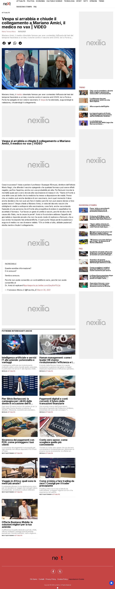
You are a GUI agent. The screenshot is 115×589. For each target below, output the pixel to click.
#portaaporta (29, 285)
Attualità (21, 1)
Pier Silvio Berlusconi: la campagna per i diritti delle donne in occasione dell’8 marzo (17, 401)
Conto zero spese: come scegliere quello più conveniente (53, 442)
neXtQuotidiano (8, 453)
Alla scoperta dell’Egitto (99, 106)
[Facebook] (52, 570)
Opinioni (93, 1)
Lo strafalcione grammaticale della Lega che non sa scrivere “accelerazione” (101, 122)
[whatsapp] (15, 45)
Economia (40, 1)
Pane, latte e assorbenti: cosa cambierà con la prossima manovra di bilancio (100, 210)
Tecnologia (69, 1)
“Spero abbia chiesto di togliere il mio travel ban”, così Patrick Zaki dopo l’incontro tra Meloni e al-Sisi (101, 225)
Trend (101, 1)
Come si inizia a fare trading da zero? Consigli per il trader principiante (56, 483)
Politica (30, 1)
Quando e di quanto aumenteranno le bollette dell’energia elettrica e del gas (100, 261)
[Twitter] (59, 570)
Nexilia (4, 371)
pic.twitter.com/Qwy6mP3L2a (47, 285)
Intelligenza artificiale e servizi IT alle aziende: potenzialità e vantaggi (19, 360)
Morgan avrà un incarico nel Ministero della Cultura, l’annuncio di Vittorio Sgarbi (101, 233)
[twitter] (9, 45)
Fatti (85, 1)
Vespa (43, 100)
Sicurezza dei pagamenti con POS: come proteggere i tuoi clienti (18, 442)
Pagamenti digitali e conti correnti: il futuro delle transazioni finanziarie (53, 401)
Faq (35, 7)
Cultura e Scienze (54, 1)
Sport (79, 1)
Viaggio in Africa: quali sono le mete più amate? (19, 482)
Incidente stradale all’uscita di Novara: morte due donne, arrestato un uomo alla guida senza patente (101, 253)
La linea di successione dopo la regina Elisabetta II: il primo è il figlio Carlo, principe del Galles (101, 277)
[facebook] (4, 45)
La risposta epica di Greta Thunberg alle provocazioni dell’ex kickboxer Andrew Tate (101, 115)
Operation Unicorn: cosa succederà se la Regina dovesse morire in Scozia (100, 285)
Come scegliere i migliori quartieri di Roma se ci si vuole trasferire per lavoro (100, 269)
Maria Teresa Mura (9, 31)
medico (20, 94)
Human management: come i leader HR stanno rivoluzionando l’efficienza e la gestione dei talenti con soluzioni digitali (56, 360)
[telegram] (20, 45)
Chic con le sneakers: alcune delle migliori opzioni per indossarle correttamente (101, 92)
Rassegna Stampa (24, 7)
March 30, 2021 (44, 290)
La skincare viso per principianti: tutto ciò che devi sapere (100, 100)
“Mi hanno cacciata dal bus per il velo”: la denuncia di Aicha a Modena (101, 241)
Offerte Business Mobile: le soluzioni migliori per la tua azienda (17, 524)
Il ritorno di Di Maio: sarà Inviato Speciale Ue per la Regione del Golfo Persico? (101, 218)
